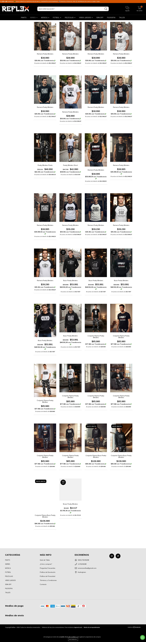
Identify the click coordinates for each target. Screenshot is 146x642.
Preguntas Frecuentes (47, 568)
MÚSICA (44, 17)
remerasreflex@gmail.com (87, 568)
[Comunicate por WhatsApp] (142, 637)
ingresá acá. (78, 627)
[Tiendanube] (134, 627)
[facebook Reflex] (6, 1)
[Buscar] (105, 8)
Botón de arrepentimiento (92, 627)
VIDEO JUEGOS (85, 17)
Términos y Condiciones (48, 580)
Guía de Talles (45, 560)
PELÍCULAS (69, 17)
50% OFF (99, 17)
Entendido (73, 639)
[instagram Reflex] (3, 1)
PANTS (24, 17)
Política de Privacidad (47, 576)
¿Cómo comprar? (46, 564)
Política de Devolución (47, 572)
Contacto (43, 584)
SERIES (33, 17)
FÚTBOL (56, 17)
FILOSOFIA (111, 17)
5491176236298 (83, 560)
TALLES (122, 17)
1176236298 (82, 564)
